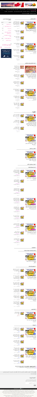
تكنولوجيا (27, 11)
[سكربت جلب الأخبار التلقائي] (17, 388)
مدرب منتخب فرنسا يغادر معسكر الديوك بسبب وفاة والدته (30, 232)
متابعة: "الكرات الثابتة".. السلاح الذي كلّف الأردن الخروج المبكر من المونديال (31, 357)
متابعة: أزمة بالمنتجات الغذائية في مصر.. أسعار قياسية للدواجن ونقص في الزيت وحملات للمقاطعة (30, 298)
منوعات (34, 259)
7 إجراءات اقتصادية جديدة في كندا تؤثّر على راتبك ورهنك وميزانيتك (31, 98)
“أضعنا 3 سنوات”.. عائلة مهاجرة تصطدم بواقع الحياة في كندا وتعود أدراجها (16, 104)
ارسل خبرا (11, 372)
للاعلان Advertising (32, 13)
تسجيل (30, 0)
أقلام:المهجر (16, 9)
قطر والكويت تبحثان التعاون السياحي (31, 178)
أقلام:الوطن (11, 9)
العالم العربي (34, 27)
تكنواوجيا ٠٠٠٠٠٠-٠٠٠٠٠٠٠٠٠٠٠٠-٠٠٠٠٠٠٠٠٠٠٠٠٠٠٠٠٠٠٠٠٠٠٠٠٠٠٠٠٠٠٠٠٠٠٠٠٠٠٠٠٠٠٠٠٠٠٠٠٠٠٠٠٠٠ (24, 248)
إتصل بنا (25, 372)
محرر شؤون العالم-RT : (7, 38)
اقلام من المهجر (33, 120)
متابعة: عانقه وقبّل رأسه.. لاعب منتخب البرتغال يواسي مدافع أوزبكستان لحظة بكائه (16, 329)
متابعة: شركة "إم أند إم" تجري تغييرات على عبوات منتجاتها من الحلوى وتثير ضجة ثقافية (16, 303)
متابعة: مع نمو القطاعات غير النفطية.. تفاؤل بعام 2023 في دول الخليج (16, 296)
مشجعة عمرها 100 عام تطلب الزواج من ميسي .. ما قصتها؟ (16, 239)
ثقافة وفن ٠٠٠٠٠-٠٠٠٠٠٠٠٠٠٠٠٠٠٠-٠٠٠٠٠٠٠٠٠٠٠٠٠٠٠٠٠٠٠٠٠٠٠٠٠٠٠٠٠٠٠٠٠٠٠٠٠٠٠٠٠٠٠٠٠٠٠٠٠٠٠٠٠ (24, 310)
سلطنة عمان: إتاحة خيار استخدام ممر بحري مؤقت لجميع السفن (16, 224)
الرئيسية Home (33, 9)
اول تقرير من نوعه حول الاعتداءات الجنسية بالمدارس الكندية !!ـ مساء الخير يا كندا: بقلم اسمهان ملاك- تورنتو (31, 124)
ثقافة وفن (23, 11)
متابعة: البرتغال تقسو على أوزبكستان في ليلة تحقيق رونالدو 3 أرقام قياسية (16, 335)
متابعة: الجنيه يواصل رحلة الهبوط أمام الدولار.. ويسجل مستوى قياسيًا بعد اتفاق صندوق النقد (16, 290)
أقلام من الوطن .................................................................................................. (26, 149)
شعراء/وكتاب (7, 9)
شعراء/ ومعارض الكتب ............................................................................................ (26, 165)
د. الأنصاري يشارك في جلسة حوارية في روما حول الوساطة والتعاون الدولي (16, 181)
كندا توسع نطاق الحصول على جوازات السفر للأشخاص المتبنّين (16, 90)
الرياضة (5, 11)
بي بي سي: (9, 28)
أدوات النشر (15, 372)
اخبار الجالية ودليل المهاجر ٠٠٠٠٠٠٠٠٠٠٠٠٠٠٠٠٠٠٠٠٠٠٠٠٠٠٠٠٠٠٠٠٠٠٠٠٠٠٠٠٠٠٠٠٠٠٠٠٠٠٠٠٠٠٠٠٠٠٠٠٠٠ (26, 63)
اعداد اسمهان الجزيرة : (7, 26)
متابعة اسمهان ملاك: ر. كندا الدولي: (7, 33)
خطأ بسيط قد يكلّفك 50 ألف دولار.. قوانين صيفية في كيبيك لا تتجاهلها (16, 82)
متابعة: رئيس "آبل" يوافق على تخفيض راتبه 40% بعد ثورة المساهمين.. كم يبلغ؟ (16, 270)
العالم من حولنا (17, 25)
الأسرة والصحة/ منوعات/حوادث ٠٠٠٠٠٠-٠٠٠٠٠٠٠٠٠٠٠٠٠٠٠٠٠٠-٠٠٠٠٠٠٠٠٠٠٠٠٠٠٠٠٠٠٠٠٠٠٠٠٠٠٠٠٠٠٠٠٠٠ (26, 251)
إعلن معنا (28, 372)
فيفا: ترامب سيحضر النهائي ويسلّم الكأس (16, 232)
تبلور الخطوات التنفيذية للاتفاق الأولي (16, 44)
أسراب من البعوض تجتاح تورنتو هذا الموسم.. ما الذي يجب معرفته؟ (16, 97)
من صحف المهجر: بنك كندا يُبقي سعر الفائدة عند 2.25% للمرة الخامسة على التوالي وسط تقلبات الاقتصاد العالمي (30, 75)
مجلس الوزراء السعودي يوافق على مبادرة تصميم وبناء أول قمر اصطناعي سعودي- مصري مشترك (16, 199)
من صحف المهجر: (8, 40)
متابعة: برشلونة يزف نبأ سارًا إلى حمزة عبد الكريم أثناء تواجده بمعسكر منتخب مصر (16, 342)
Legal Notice (33, 373)
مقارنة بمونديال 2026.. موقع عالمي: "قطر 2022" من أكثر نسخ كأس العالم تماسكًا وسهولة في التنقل (16, 172)
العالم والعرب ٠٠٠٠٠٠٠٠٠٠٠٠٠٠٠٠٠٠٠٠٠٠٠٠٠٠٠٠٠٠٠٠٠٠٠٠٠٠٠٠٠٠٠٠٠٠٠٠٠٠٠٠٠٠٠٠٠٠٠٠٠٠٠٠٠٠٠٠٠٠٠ (25, 19)
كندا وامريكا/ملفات (17, 174)
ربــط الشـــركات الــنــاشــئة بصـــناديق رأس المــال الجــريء (16, 56)
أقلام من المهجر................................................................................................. (24, 112)
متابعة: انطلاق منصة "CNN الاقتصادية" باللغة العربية (31, 277)
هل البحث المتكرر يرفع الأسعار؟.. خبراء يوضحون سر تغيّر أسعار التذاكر (16, 75)
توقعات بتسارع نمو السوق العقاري (17, 31)
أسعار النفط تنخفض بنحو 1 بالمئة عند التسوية (16, 216)
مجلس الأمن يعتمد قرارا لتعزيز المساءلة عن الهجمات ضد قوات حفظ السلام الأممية (31, 207)
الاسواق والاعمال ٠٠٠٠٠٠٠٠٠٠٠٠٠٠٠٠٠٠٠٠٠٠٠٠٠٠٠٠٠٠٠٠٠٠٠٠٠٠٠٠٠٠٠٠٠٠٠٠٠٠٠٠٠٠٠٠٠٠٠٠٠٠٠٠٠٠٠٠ (25, 267)
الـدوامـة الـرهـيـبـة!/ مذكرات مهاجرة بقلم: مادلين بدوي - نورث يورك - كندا (16, 121)
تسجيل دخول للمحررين (6, 372)
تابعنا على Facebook (6, 45)
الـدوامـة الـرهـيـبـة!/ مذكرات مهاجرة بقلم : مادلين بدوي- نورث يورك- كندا (16, 128)
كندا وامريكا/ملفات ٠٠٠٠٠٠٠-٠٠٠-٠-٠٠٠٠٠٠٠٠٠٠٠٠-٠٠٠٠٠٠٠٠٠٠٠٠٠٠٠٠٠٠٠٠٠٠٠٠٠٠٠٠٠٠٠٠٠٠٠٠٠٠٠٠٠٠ (25, 168)
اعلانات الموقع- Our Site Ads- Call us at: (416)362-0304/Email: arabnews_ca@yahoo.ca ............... (25, 367)
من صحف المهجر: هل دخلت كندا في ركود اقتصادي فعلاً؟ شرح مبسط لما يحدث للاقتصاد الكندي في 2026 (16, 67)
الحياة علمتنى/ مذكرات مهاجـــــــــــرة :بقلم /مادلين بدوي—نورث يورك (31, 143)
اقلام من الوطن (33, 157)
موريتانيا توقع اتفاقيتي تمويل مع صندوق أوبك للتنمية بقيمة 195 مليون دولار (16, 190)
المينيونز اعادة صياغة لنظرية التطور (31, 261)
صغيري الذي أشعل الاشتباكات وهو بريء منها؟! (16, 313)
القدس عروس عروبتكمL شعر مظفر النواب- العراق (31, 159)
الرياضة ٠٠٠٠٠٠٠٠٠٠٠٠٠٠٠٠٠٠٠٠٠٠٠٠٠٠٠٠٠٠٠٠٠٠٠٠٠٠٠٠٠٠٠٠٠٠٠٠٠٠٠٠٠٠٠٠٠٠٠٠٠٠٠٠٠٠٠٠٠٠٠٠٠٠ (24, 325)
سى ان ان (9, 30)
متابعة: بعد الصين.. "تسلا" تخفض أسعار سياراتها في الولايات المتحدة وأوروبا (16, 283)
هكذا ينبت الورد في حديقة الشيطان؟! (31, 320)
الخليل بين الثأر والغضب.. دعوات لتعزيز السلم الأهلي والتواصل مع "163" (31, 30)
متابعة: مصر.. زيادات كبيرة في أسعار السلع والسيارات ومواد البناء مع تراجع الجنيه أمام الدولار (16, 277)
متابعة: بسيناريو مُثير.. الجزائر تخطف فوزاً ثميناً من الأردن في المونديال (16, 355)
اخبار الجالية (34, 71)
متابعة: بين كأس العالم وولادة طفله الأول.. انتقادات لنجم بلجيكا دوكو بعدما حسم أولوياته (16, 349)
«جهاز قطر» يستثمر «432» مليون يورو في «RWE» (16, 50)
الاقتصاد (18, 279)
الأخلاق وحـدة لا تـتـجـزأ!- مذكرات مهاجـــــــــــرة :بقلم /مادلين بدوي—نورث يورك (16, 115)
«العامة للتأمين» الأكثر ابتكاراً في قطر (16, 37)
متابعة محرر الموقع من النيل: (7, 36)
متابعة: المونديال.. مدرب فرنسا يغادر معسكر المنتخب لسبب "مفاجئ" (31, 337)
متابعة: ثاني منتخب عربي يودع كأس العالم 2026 (16, 361)
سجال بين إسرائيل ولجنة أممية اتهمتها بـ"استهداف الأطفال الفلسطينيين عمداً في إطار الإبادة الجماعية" (16, 23)
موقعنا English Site (25, 13)
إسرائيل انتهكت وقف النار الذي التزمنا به (31, 51)
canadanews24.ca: (8, 24)
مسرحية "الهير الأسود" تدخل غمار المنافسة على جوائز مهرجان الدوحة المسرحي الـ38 (16, 208)
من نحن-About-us (20, 372)
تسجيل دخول (33, 0)
